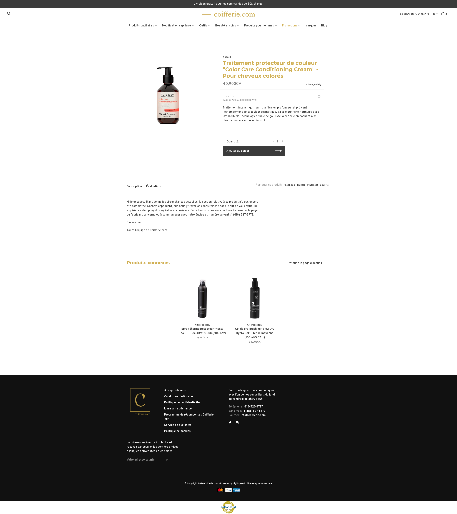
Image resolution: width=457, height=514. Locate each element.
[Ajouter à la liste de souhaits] (319, 97)
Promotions (289, 26)
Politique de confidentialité (182, 402)
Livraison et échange (178, 409)
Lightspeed (239, 483)
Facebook (289, 185)
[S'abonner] (163, 460)
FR (433, 14)
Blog (324, 26)
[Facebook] (229, 423)
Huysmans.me (265, 483)
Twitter (301, 185)
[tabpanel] (168, 90)
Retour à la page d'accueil (305, 263)
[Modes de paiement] (220, 491)
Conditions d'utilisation (179, 396)
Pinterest (312, 185)
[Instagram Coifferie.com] (237, 423)
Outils (203, 26)
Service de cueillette (178, 425)
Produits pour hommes (259, 26)
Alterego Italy (313, 84)
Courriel (324, 185)
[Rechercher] (9, 14)
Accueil (227, 57)
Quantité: (233, 142)
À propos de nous (175, 390)
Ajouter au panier (237, 151)
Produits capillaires (141, 26)
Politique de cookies (177, 431)
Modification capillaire (176, 26)
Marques (311, 26)
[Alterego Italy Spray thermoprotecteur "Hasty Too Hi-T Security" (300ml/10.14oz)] (202, 296)
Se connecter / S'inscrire (414, 14)
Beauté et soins (225, 26)
